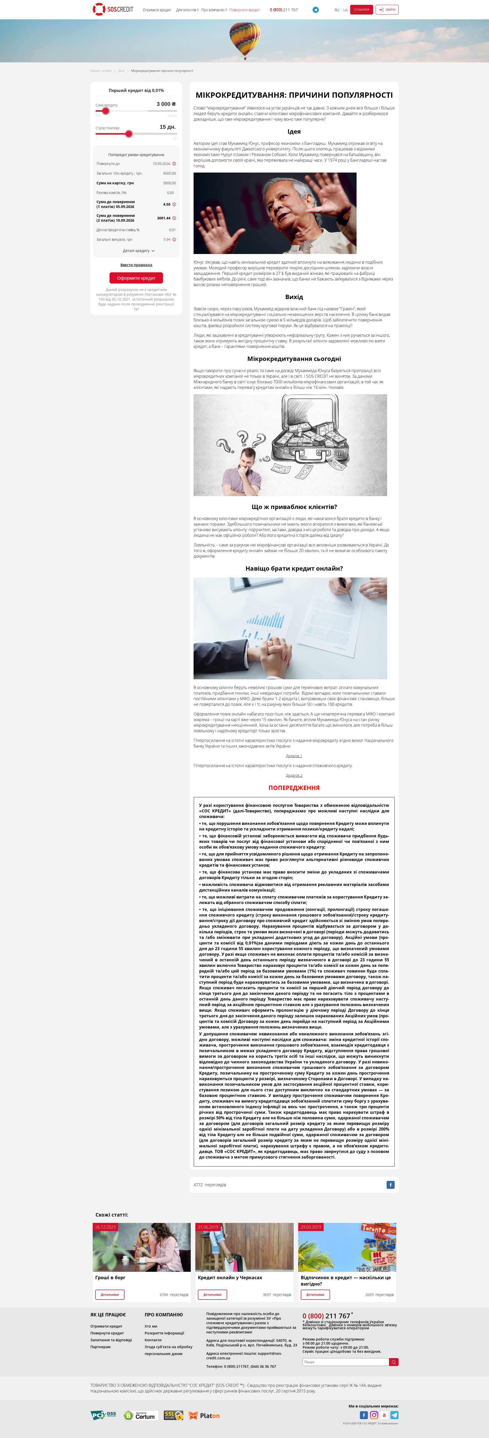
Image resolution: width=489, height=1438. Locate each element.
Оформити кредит (136, 278)
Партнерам (100, 1346)
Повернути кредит (107, 1333)
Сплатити (361, 9)
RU (337, 9)
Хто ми (151, 1326)
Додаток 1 (294, 755)
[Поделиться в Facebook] (391, 1185)
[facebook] (364, 1415)
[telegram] (394, 1415)
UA (345, 9)
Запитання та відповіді (111, 1339)
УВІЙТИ (391, 9)
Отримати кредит (106, 1326)
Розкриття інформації (164, 1333)
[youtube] (384, 1415)
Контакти (153, 1339)
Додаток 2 (294, 775)
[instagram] (374, 1415)
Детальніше (110, 1294)
